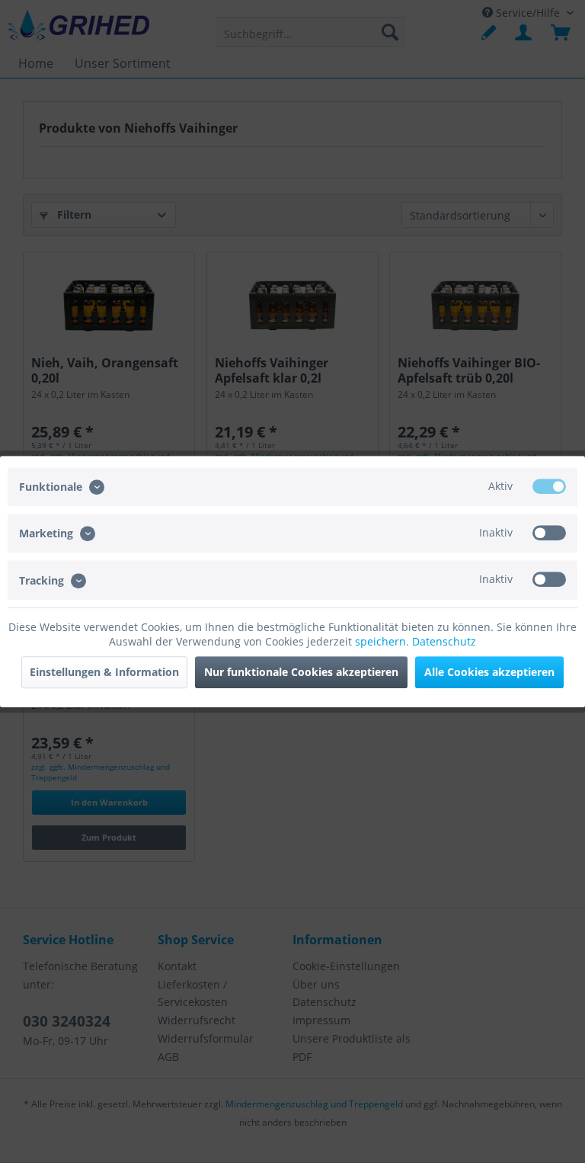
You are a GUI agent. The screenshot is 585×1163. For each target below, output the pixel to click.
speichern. (383, 641)
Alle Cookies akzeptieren (489, 672)
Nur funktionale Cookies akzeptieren (301, 672)
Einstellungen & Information (104, 672)
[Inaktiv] (549, 532)
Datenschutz (444, 641)
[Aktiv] (549, 486)
